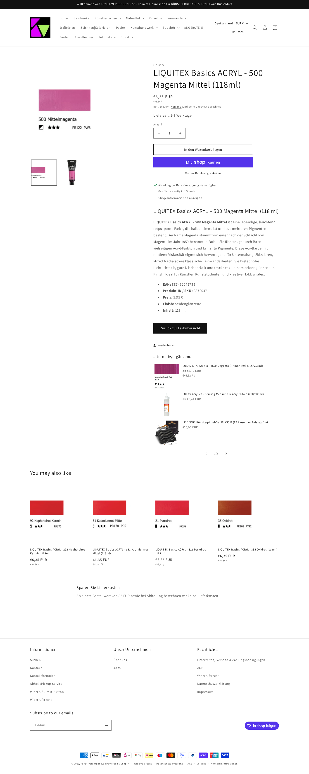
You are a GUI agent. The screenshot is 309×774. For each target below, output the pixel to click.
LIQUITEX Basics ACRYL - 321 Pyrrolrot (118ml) (180, 551)
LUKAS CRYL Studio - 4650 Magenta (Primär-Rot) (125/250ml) (223, 366)
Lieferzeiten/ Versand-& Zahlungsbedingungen (231, 660)
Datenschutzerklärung (213, 684)
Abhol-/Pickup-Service (46, 684)
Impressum (205, 691)
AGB (200, 668)
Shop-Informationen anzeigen (180, 198)
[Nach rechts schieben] (226, 454)
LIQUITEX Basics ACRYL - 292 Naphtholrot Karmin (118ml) (57, 551)
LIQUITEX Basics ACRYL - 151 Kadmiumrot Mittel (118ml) (120, 551)
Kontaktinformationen (224, 763)
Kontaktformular (42, 675)
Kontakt (36, 668)
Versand (176, 106)
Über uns (120, 660)
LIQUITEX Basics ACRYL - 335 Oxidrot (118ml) (248, 550)
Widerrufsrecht (41, 699)
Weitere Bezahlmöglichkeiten (203, 173)
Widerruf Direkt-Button (47, 691)
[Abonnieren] (106, 725)
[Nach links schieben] (206, 454)
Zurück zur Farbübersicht (180, 328)
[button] (107, 18)
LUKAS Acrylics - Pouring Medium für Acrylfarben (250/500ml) (223, 394)
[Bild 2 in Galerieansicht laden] (72, 172)
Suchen (35, 660)
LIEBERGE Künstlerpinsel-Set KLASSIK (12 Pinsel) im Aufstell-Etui (225, 422)
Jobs (117, 668)
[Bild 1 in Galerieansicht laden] (44, 172)
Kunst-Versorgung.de (93, 763)
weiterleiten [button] (167, 345)
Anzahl (157, 124)
